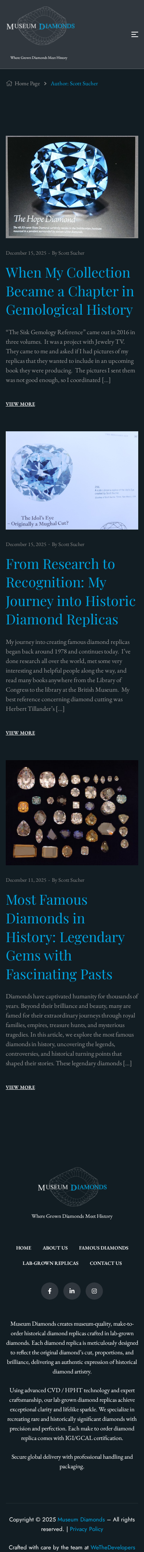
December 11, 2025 (26, 879)
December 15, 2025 (26, 252)
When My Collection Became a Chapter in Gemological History (70, 290)
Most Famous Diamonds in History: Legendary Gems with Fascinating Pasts (65, 936)
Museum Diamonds (81, 1519)
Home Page (27, 83)
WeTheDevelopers (113, 1547)
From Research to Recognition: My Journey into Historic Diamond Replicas (71, 591)
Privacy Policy (86, 1529)
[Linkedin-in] (72, 1291)
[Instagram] (94, 1291)
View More (20, 404)
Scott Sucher (71, 252)
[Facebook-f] (49, 1291)
